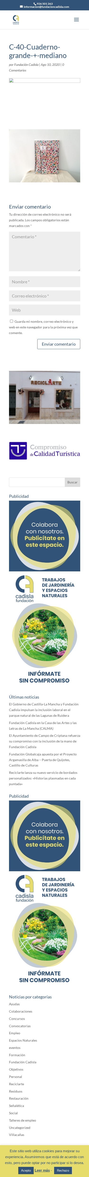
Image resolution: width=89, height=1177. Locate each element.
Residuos (15, 1091)
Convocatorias (20, 1026)
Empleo (14, 1033)
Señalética (16, 1106)
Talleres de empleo (22, 1120)
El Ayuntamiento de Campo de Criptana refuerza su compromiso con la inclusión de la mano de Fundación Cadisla (44, 741)
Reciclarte (16, 1084)
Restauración (18, 1098)
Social (13, 1113)
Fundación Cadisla (26, 65)
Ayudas (14, 1004)
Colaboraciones (20, 1011)
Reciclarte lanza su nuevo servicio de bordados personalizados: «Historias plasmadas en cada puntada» (43, 778)
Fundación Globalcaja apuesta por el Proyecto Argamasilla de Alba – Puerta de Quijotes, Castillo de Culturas (43, 759)
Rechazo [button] (63, 1170)
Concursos (17, 1019)
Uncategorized (19, 1128)
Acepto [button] (26, 1170)
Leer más (42, 1170)
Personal (15, 1077)
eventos (14, 1048)
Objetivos (16, 1069)
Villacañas (16, 1135)
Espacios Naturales (23, 1040)
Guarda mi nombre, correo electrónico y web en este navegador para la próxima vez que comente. (43, 327)
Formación (17, 1055)
